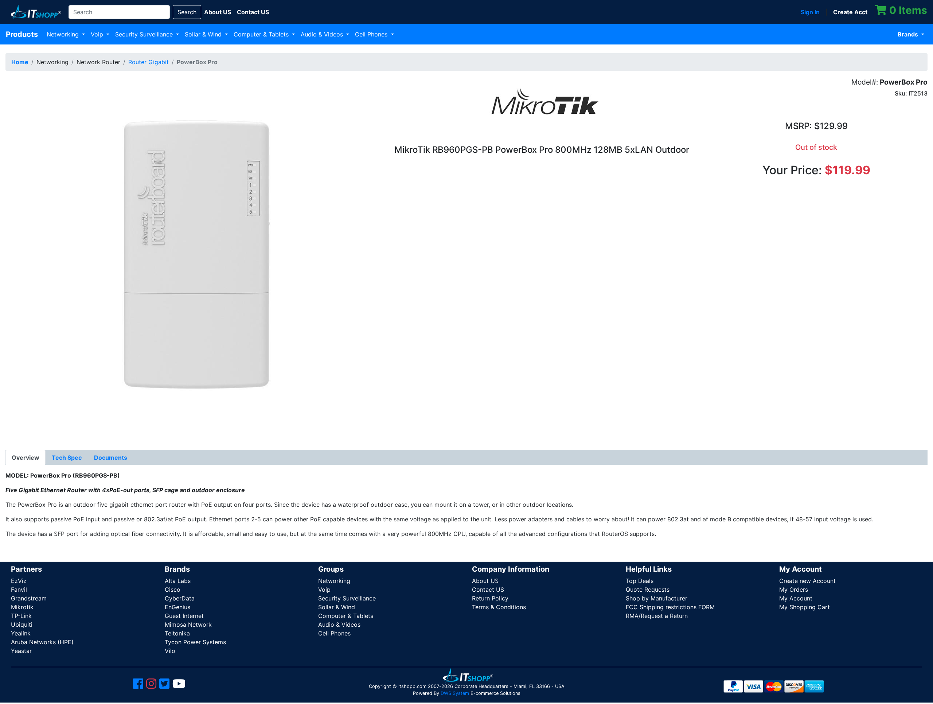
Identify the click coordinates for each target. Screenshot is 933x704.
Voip (98, 34)
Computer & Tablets (262, 34)
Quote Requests (648, 589)
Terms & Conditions (499, 607)
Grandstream (29, 598)
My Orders (793, 589)
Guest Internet (184, 615)
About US (485, 580)
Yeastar (21, 650)
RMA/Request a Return (657, 615)
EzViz (19, 580)
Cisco (172, 589)
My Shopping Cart (804, 607)
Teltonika (177, 633)
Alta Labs (178, 580)
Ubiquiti (21, 624)
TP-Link (21, 615)
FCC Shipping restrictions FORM (670, 607)
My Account (795, 598)
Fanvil (19, 589)
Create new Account (807, 580)
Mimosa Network (188, 624)
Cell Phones (372, 34)
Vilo (170, 650)
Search (186, 12)
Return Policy (490, 598)
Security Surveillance (145, 34)
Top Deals (639, 580)
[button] (187, 258)
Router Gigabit (148, 62)
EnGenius (177, 607)
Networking (64, 34)
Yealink (21, 633)
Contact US (488, 589)
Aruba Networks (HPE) (42, 642)
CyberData (180, 598)
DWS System (455, 693)
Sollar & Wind (204, 34)
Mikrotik (22, 607)
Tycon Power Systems (195, 642)
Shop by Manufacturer (656, 598)
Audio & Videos (323, 34)
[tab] (25, 457)
